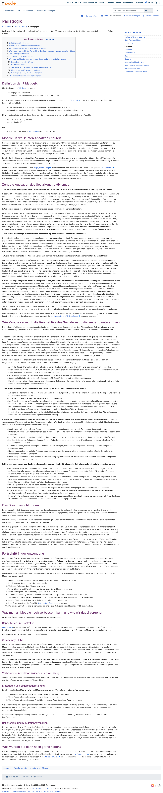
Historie (127, 56)
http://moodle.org (41, 168)
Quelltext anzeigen (133, 16)
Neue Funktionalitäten (132, 40)
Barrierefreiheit (130, 53)
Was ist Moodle (20, 27)
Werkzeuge (13, 777)
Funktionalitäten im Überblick (135, 37)
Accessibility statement (52, 791)
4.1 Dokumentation (90, 16)
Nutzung (128, 59)
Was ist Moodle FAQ (132, 68)
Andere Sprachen (33, 777)
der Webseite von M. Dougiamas (64, 316)
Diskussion (117, 16)
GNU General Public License (42, 788)
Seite (106, 16)
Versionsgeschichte (152, 16)
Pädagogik (74, 100)
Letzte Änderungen (47, 10)
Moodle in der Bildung (39, 768)
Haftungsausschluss (35, 791)
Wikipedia (32, 131)
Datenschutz (6, 791)
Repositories (7, 627)
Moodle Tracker (51, 757)
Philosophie (129, 43)
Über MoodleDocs (19, 791)
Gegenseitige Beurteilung (48, 603)
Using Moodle (106, 168)
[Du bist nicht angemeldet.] (157, 10)
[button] (160, 3)
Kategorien (7, 768)
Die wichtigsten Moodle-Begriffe (137, 65)
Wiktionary (23, 88)
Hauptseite (9, 10)
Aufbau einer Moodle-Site (134, 62)
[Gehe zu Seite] (146, 10)
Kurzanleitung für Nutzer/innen (136, 72)
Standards (128, 49)
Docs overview (27, 10)
